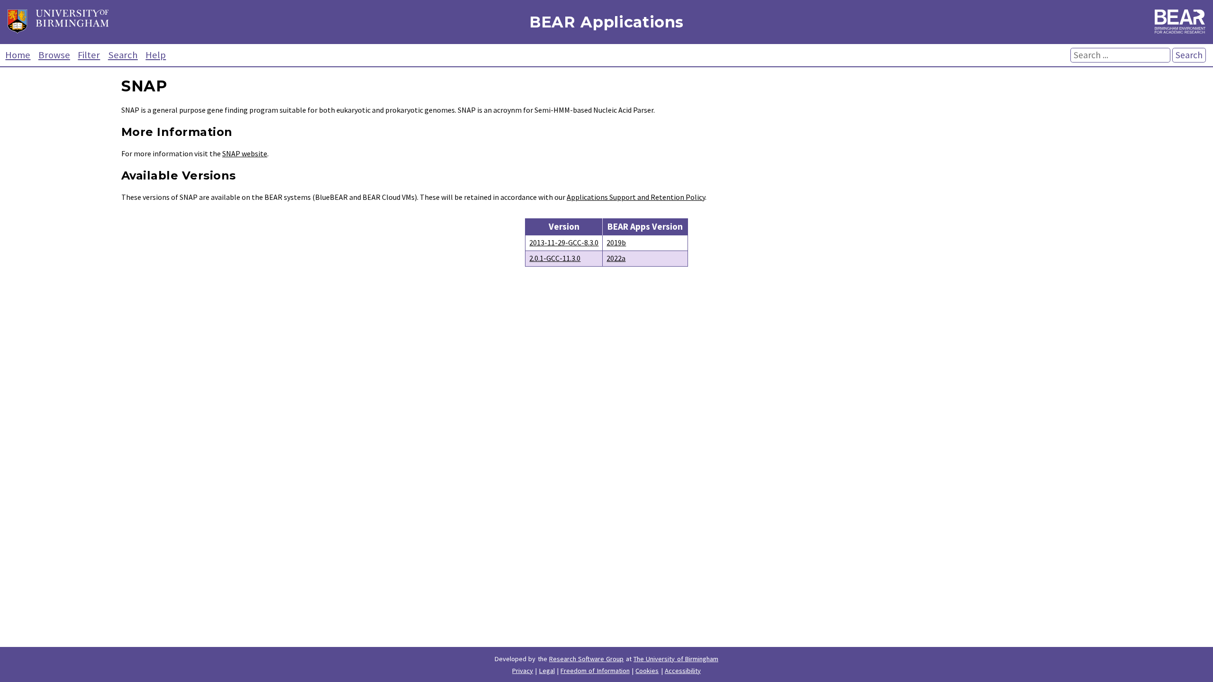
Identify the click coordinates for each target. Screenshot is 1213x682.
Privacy (522, 670)
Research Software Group (586, 659)
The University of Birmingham (676, 659)
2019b (616, 242)
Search (123, 55)
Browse (54, 55)
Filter (89, 55)
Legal (547, 670)
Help (155, 55)
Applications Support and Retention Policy (636, 197)
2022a (615, 258)
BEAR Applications (606, 22)
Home (17, 55)
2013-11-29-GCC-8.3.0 (563, 242)
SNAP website (244, 153)
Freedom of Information (595, 670)
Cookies (647, 670)
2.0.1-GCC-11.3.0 (554, 258)
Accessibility (683, 670)
